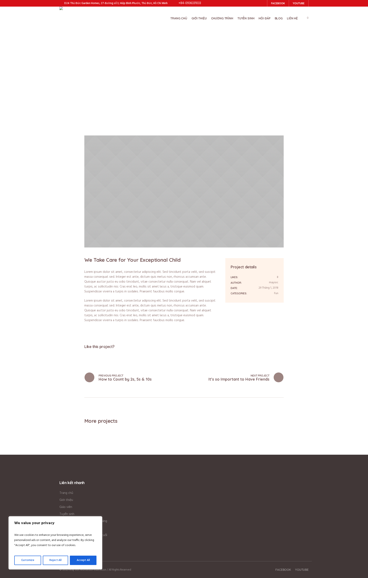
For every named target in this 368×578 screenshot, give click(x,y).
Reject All (55, 560)
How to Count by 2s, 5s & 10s (125, 379)
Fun (276, 293)
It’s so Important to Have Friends (238, 379)
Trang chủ (66, 493)
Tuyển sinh (66, 514)
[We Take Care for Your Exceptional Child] (184, 191)
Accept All (83, 560)
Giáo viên (65, 507)
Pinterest (100, 354)
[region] (55, 542)
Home (154, 79)
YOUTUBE (302, 570)
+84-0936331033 (189, 3)
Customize (27, 560)
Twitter (93, 354)
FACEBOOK (283, 570)
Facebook (85, 354)
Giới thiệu (66, 500)
